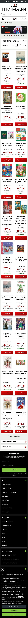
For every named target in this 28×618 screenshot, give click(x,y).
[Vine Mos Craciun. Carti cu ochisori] (20, 103)
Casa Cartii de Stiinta (7, 73)
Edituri (3, 537)
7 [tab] (18, 35)
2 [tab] (7, 35)
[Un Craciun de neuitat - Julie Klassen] (7, 330)
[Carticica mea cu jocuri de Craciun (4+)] (20, 140)
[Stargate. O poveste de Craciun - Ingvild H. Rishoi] (7, 293)
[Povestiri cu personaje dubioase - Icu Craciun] (7, 103)
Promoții (4, 533)
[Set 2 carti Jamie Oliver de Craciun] (7, 140)
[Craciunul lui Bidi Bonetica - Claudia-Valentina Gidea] (20, 293)
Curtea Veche (6, 149)
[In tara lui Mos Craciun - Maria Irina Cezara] (7, 409)
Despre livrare (5, 500)
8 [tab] (21, 35)
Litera (6, 265)
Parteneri (4, 545)
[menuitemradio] (19, 45)
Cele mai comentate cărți (8, 555)
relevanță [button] (5, 45)
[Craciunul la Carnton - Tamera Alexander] (7, 368)
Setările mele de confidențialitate (10, 559)
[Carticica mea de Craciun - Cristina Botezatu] (20, 409)
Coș (16, 19)
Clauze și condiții (6, 484)
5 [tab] (14, 35)
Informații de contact (7, 521)
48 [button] (24, 45)
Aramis (5, 185)
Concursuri (5, 504)
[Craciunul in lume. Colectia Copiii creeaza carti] (7, 176)
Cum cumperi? (5, 496)
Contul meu (7, 19)
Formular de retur (6, 525)
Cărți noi (4, 529)
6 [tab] (16, 35)
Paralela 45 (19, 149)
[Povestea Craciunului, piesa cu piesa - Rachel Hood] (20, 254)
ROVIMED (19, 421)
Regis (19, 227)
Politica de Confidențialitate (12, 597)
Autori (3, 541)
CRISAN (19, 382)
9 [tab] (23, 35)
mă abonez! (14, 470)
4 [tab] (11, 35)
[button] (23, 19)
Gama (19, 113)
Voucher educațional (7, 508)
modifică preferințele (14, 606)
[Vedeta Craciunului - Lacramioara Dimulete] (20, 330)
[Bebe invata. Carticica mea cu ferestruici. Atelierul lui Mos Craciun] (7, 254)
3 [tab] (9, 35)
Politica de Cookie (17, 583)
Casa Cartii (19, 266)
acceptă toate (14, 614)
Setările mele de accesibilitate (9, 563)
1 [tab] (4, 35)
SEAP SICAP (5, 512)
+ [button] (25, 441)
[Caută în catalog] (25, 14)
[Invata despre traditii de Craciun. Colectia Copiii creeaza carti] (20, 176)
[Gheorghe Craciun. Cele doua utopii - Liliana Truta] (7, 63)
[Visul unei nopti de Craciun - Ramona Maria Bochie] (7, 213)
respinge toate (14, 610)
